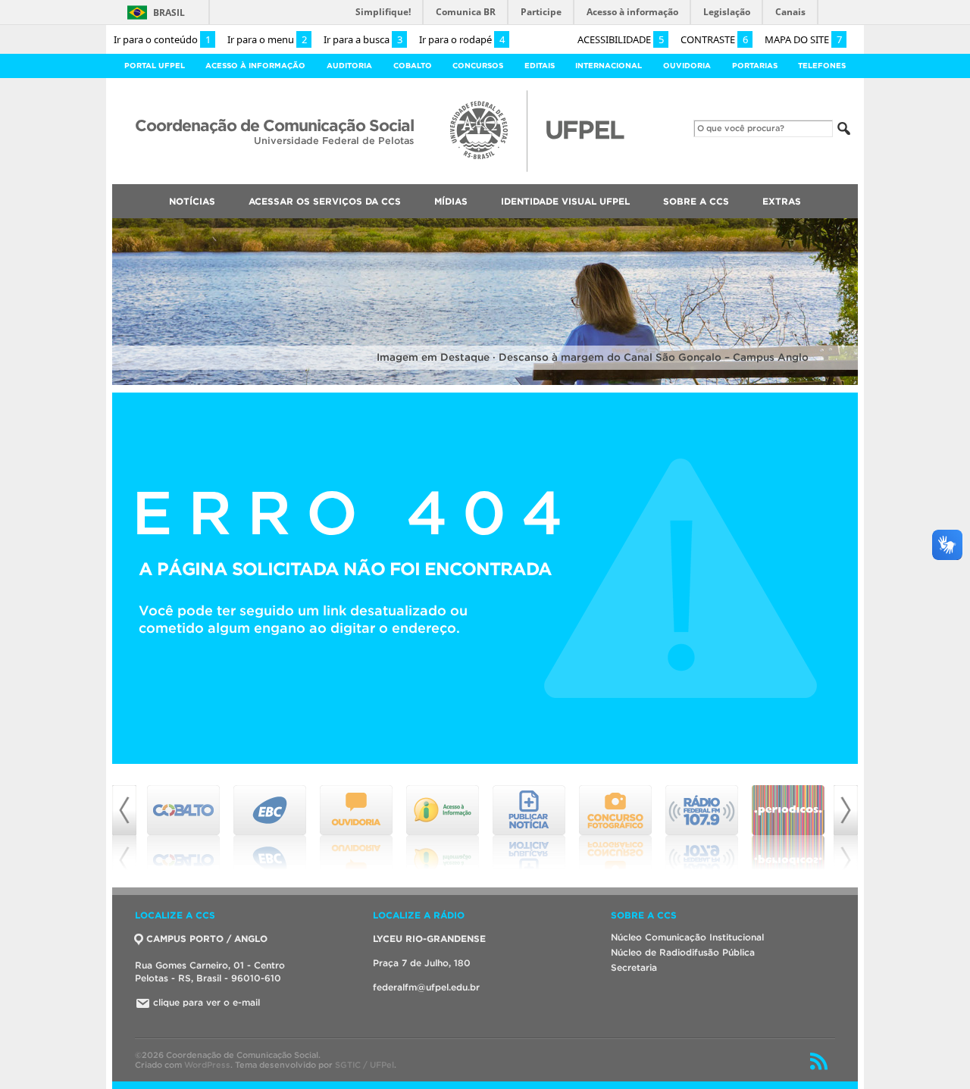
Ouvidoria (687, 65)
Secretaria (634, 967)
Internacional (608, 65)
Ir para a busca (363, 39)
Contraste (714, 39)
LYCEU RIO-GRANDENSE (429, 938)
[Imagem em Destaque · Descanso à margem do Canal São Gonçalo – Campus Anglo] (485, 382)
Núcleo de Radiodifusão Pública (683, 952)
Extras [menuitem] (781, 201)
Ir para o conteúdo (162, 39)
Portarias (755, 65)
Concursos (477, 65)
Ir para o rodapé (462, 39)
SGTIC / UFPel (364, 1064)
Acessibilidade (620, 39)
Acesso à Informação (255, 65)
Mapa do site (803, 39)
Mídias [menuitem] (451, 201)
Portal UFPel (154, 65)
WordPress (207, 1064)
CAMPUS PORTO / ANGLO (207, 938)
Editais (539, 65)
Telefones (822, 65)
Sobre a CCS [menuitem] (696, 201)
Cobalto (412, 65)
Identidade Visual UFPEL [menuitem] (565, 201)
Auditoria (349, 65)
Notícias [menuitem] (192, 201)
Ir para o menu (267, 39)
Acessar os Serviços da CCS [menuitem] (325, 201)
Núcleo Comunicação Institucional (687, 937)
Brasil (169, 12)
